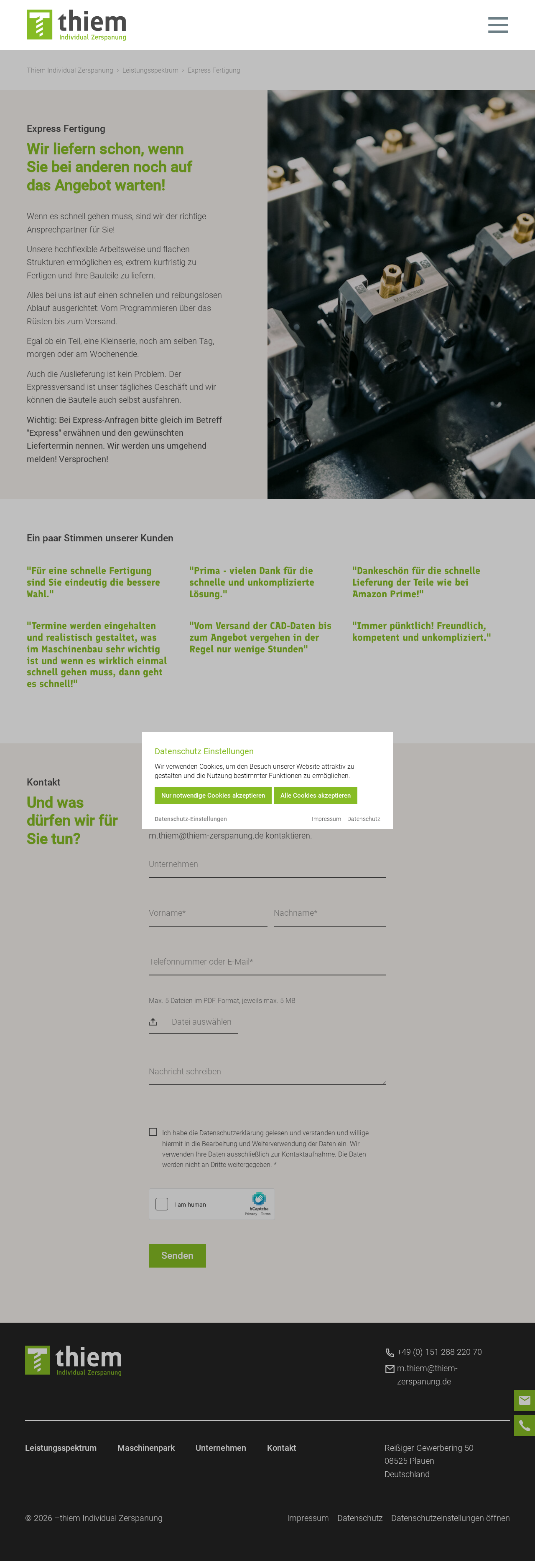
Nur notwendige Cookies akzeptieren (213, 795)
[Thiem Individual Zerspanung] (76, 25)
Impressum (326, 819)
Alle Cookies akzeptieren (315, 795)
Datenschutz (363, 819)
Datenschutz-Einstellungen (191, 819)
